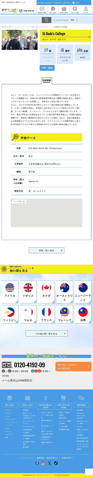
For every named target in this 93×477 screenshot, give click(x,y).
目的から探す (64, 12)
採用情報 (80, 435)
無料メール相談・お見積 (65, 413)
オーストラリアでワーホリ (29, 422)
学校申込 (68, 2)
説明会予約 (62, 418)
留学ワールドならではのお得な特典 (47, 432)
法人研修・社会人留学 (29, 443)
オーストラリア (10, 419)
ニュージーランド (11, 422)
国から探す (53, 12)
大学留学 (26, 432)
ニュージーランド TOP (64, 20)
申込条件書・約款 (83, 441)
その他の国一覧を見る (46, 333)
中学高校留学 (27, 430)
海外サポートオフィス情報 (83, 422)
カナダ (7, 416)
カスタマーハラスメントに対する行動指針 (83, 446)
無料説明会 (59, 2)
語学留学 (26, 410)
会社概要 (80, 410)
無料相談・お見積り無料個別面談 (67, 366)
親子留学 (26, 447)
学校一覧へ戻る (46, 250)
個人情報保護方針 (83, 438)
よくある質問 (63, 426)
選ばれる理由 (42, 12)
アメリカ (8, 410)
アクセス (85, 12)
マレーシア (9, 434)
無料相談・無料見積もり (46, 2)
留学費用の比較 (64, 429)
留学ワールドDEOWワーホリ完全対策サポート (29, 415)
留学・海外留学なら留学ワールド (43, 475)
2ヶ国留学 (26, 438)
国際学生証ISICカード (47, 443)
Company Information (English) (81, 415)
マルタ (7, 428)
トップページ (27, 457)
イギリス (8, 413)
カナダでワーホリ (29, 426)
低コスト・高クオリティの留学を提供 (47, 414)
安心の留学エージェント (47, 427)
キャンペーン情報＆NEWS (65, 422)
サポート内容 (75, 12)
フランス (8, 431)
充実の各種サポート (47, 421)
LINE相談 (77, 2)
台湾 (6, 437)
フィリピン (9, 425)
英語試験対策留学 (29, 436)
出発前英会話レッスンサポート (47, 438)
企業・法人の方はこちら (83, 431)
